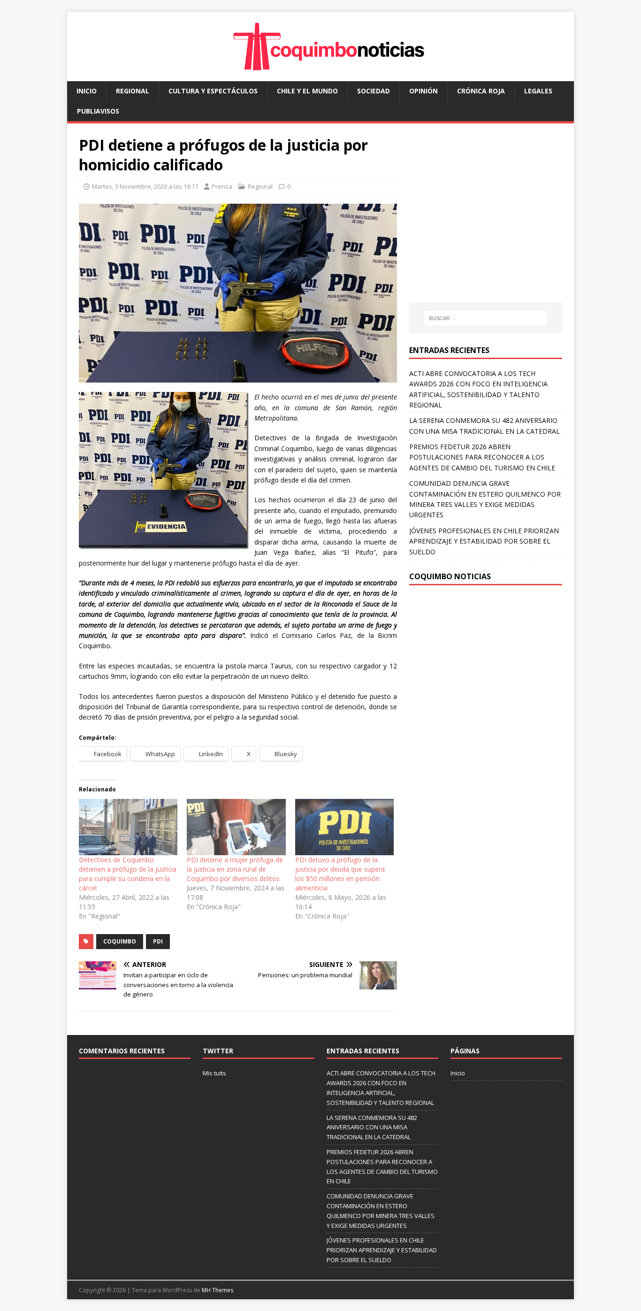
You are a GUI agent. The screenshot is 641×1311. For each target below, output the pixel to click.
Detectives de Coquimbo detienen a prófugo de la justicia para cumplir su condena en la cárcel (127, 873)
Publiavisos (98, 111)
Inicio (86, 90)
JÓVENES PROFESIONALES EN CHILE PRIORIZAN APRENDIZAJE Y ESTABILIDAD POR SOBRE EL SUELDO (484, 541)
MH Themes (217, 1290)
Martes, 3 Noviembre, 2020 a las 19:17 (145, 186)
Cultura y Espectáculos (213, 90)
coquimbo (119, 941)
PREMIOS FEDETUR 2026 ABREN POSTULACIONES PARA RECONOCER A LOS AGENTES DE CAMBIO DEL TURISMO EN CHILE (482, 457)
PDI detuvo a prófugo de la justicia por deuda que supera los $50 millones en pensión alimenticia (340, 873)
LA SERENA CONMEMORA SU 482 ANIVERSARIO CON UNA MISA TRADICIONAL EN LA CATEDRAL (372, 1127)
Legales (538, 90)
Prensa (222, 186)
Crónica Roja (481, 90)
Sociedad (373, 90)
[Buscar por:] (486, 318)
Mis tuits (214, 1073)
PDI (158, 941)
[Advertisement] (488, 222)
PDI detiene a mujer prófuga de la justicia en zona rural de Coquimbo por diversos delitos (235, 869)
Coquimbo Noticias (450, 576)
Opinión (423, 90)
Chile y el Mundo (307, 90)
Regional (132, 90)
